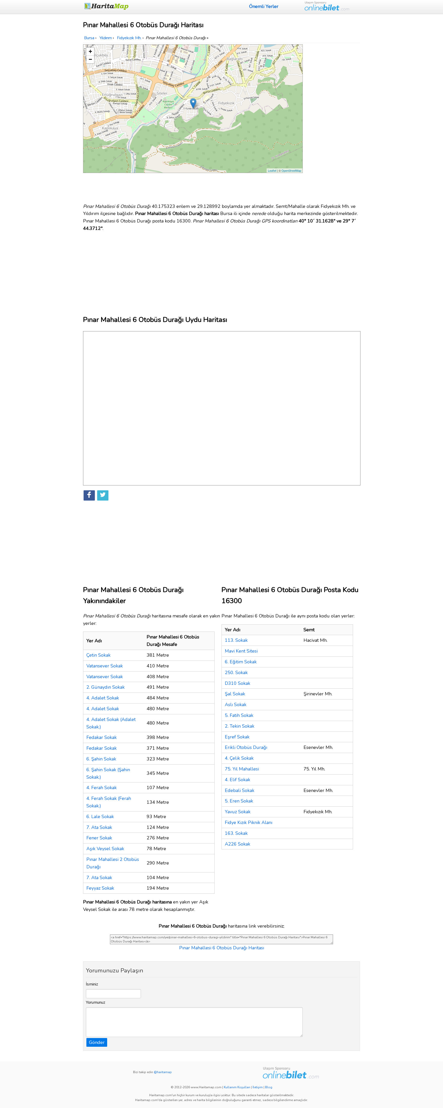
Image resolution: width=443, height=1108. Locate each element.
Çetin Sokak (98, 655)
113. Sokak (236, 640)
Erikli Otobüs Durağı (246, 747)
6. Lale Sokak (100, 817)
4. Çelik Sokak (239, 758)
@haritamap (163, 1072)
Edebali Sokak (239, 790)
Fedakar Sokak (101, 737)
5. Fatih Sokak (239, 715)
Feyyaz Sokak (100, 888)
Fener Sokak (99, 838)
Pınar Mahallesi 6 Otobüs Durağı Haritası (221, 948)
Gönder (97, 1042)
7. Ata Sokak (99, 827)
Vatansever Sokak (104, 666)
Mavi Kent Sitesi (241, 651)
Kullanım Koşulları (237, 1087)
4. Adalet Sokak (102, 698)
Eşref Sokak (237, 737)
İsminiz (92, 984)
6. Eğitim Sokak (241, 662)
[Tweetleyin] (102, 495)
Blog (268, 1087)
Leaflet (272, 170)
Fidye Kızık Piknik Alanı (248, 822)
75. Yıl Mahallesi (242, 769)
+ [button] (90, 51)
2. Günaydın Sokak (105, 687)
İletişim (258, 1087)
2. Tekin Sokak (239, 726)
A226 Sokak (237, 844)
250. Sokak (236, 672)
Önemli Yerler (263, 6)
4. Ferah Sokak (101, 788)
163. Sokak (236, 833)
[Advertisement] (332, 121)
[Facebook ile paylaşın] (89, 495)
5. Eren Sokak (239, 801)
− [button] (90, 59)
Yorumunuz (95, 1002)
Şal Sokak (235, 694)
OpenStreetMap (291, 170)
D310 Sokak (237, 683)
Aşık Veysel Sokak (105, 849)
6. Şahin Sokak (101, 759)
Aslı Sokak (235, 705)
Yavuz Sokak (237, 812)
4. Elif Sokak (237, 780)
